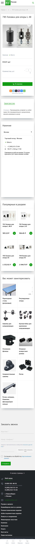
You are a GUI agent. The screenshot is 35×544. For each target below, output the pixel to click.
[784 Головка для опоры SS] (25, 247)
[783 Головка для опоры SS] (9, 247)
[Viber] (19, 91)
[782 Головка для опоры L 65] (25, 216)
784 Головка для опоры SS (24, 257)
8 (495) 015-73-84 (11, 490)
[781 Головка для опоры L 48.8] (9, 216)
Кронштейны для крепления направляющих (25, 326)
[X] (16, 91)
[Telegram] (13, 91)
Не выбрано (8, 480)
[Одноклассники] (11, 91)
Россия (13, 2)
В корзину (18, 84)
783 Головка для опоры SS (8, 257)
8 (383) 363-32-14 (11, 487)
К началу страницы (16, 473)
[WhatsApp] (24, 91)
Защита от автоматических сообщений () (16, 445)
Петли (21, 374)
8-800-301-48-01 (11, 483)
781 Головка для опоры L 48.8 (8, 225)
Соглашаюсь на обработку (17, 457)
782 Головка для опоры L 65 (24, 225)
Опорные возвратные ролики (23, 351)
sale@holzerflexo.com (11, 500)
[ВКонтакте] (21, 91)
